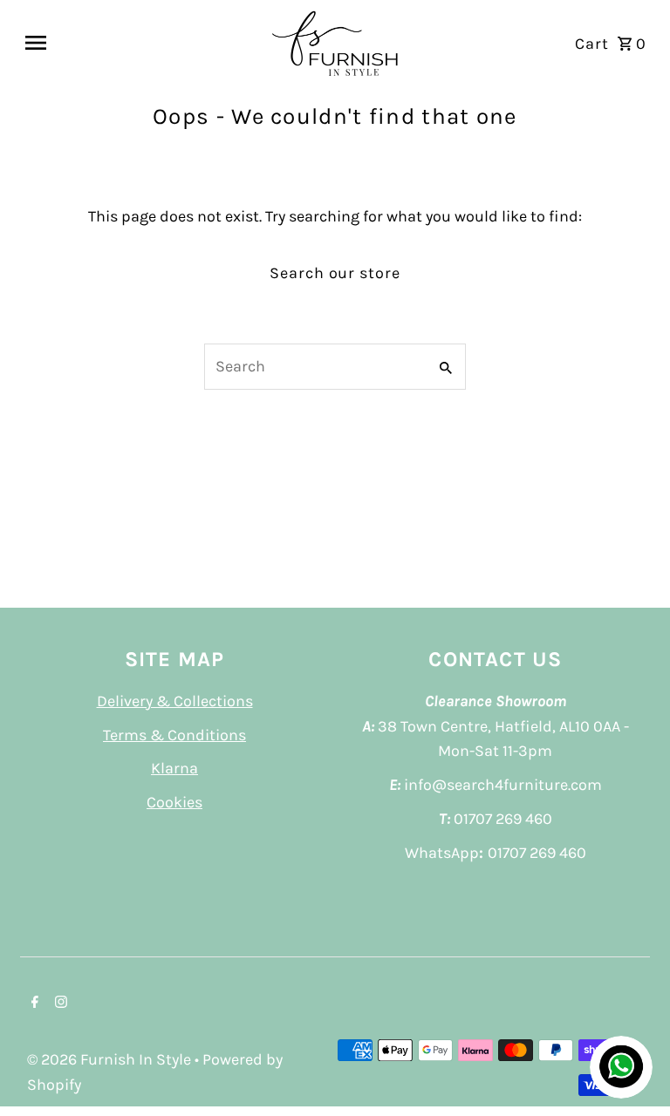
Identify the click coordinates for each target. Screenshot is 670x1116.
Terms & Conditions (174, 735)
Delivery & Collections (175, 701)
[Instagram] (59, 1003)
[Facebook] (32, 1003)
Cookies (174, 802)
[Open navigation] (139, 43)
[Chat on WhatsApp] (621, 1067)
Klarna (174, 768)
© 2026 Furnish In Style (111, 1059)
